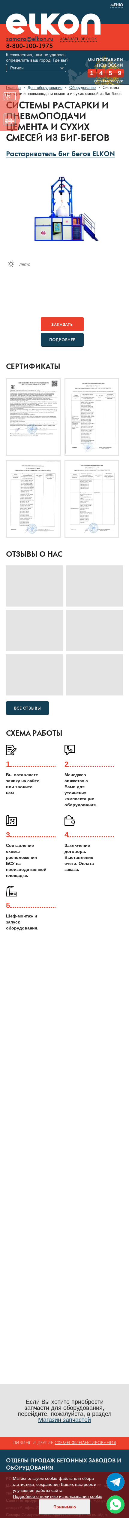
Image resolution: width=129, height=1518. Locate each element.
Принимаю (64, 1506)
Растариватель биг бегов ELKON (60, 154)
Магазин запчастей (64, 1419)
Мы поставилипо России (105, 63)
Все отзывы (27, 708)
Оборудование (82, 87)
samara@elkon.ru (29, 39)
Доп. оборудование (45, 87)
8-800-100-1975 (29, 46)
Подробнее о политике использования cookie (57, 1496)
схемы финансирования (85, 1443)
